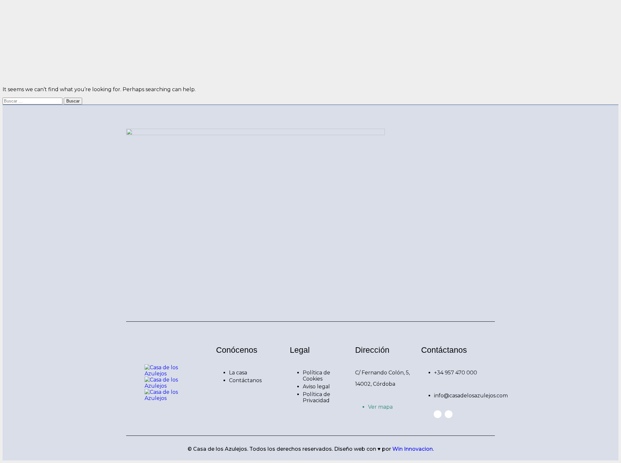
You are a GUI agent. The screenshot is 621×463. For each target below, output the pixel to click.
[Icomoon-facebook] (437, 414)
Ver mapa (380, 407)
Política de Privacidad (316, 397)
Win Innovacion (412, 449)
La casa (238, 373)
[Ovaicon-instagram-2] (448, 414)
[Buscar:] (33, 101)
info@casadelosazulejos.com (471, 396)
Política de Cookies (316, 376)
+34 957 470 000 (455, 373)
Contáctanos (245, 380)
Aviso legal (316, 386)
